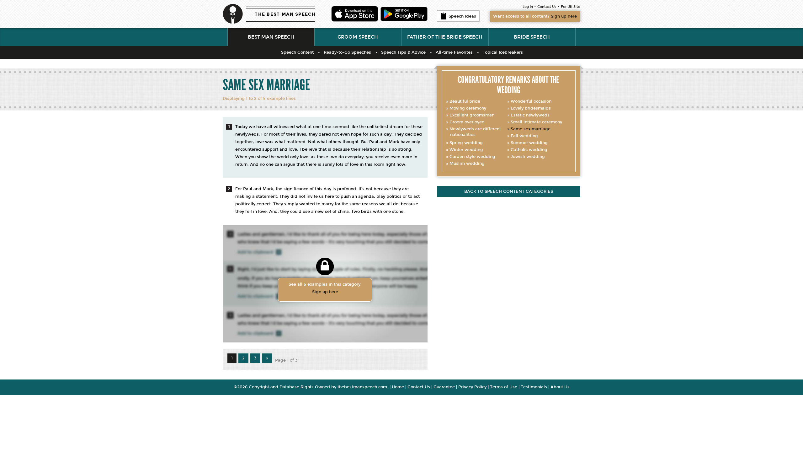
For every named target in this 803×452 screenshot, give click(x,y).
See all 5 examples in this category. (325, 288)
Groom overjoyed (467, 122)
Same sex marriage (530, 129)
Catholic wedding (529, 149)
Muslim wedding (467, 163)
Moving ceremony (467, 108)
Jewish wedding (528, 156)
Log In (528, 7)
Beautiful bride (464, 101)
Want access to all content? (535, 16)
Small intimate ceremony (536, 122)
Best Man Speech (271, 37)
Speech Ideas (462, 16)
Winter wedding (466, 149)
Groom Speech (358, 37)
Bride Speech (532, 37)
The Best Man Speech (285, 14)
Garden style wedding (472, 156)
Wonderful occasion (531, 101)
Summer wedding (529, 142)
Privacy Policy (472, 387)
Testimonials (534, 387)
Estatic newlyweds (530, 115)
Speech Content (297, 52)
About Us (560, 387)
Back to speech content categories (508, 191)
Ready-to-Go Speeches (347, 52)
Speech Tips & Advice (403, 52)
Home (398, 387)
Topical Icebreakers (503, 52)
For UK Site (570, 7)
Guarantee (444, 387)
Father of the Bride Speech (444, 37)
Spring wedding (466, 142)
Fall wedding (524, 135)
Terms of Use (503, 387)
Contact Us (546, 7)
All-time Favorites (454, 52)
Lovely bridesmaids (531, 108)
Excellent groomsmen (471, 115)
